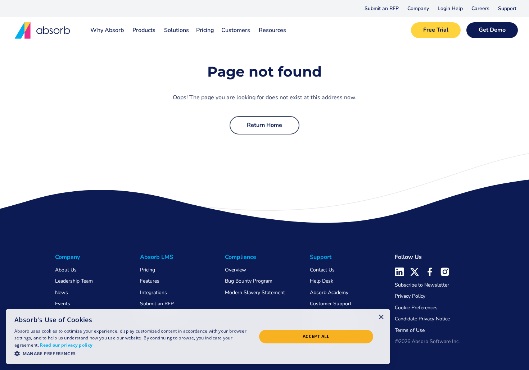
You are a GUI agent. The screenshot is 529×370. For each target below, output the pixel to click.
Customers (235, 30)
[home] (42, 30)
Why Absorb (107, 30)
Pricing (205, 30)
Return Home (264, 125)
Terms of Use (410, 330)
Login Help (450, 8)
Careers (480, 8)
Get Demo (492, 30)
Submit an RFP (382, 8)
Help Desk (321, 281)
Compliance (240, 257)
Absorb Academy (329, 292)
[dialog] (198, 336)
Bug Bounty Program (248, 281)
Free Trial (435, 30)
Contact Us (322, 269)
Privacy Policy (410, 296)
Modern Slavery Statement (255, 292)
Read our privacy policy (66, 345)
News (61, 292)
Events (62, 303)
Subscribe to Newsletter (422, 285)
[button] (418, 8)
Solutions (176, 30)
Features (149, 281)
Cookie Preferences (416, 307)
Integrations (153, 292)
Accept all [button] (316, 336)
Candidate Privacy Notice (422, 318)
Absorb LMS (156, 257)
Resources (272, 30)
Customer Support (331, 303)
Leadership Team (74, 281)
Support (507, 8)
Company (418, 8)
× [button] (381, 317)
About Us (66, 269)
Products (143, 30)
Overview (235, 269)
